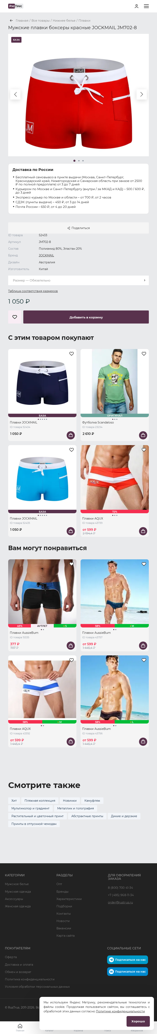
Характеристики (69, 899)
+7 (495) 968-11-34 (121, 895)
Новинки (70, 800)
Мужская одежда (18, 891)
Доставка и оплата (19, 964)
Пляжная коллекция (40, 800)
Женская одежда (18, 906)
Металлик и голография (75, 808)
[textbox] (78, 280)
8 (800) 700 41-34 (120, 888)
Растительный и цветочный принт (37, 816)
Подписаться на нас (130, 960)
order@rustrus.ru (120, 902)
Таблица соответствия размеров (33, 291)
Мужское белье (17, 884)
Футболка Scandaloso (98, 422)
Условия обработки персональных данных (37, 987)
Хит (14, 800)
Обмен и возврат (18, 972)
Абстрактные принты (87, 816)
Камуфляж (92, 800)
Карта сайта (65, 936)
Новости (63, 921)
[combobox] (78, 280)
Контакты (63, 913)
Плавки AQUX (92, 518)
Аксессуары (14, 899)
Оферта (11, 957)
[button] (15, 94)
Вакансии (63, 928)
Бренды (62, 891)
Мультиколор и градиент (30, 808)
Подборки (64, 906)
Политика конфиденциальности (30, 979)
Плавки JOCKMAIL (23, 422)
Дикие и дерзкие (124, 816)
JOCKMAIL (46, 255)
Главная (20, 1030)
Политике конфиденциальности (120, 1011)
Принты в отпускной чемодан (33, 824)
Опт (59, 884)
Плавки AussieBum (24, 633)
